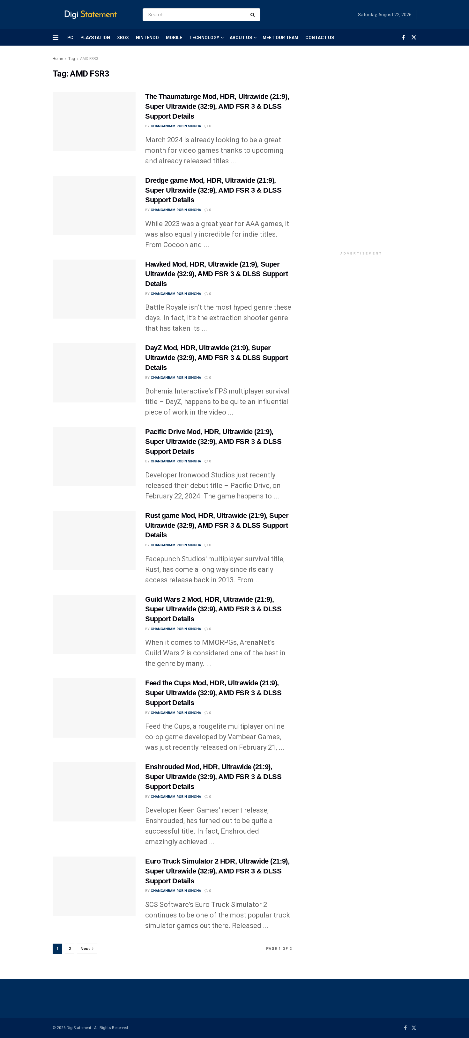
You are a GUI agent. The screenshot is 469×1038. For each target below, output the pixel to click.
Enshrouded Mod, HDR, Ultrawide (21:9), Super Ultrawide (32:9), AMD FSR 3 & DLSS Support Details (213, 777)
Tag (71, 58)
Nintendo (147, 37)
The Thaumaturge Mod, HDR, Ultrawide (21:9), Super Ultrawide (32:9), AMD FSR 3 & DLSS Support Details (217, 106)
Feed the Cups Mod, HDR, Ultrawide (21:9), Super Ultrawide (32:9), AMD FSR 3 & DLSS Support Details (213, 693)
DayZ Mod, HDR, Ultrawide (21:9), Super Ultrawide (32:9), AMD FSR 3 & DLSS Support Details (216, 358)
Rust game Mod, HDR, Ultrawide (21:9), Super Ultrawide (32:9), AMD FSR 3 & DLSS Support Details (216, 525)
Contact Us (319, 37)
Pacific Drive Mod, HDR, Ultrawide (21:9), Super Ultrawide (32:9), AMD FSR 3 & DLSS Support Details (213, 441)
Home (58, 58)
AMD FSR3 (89, 58)
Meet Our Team (280, 37)
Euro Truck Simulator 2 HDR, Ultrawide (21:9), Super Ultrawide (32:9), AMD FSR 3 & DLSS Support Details (217, 871)
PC (70, 37)
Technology (204, 37)
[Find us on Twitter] (413, 37)
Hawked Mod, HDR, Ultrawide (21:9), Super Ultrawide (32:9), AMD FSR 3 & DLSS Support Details (216, 274)
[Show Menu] (55, 37)
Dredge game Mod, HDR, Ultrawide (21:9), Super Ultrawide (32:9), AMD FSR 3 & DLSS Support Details (213, 190)
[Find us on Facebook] (403, 37)
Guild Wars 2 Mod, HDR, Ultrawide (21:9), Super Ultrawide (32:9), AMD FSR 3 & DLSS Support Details (213, 609)
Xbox (123, 37)
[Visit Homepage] (92, 15)
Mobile (174, 37)
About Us (241, 37)
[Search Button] (253, 14)
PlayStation (95, 37)
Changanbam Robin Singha (176, 126)
